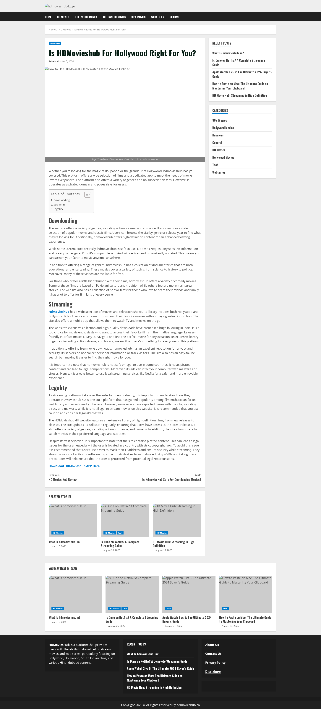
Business (218, 135)
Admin (52, 61)
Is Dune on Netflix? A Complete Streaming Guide (125, 520)
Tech (120, 533)
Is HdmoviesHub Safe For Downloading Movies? (171, 477)
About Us (212, 645)
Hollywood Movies (114, 17)
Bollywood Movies (86, 17)
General (175, 17)
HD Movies (63, 17)
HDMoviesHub (59, 645)
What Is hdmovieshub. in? (73, 520)
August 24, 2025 (173, 625)
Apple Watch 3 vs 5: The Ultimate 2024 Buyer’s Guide (188, 594)
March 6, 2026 (58, 546)
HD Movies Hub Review (63, 477)
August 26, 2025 (111, 550)
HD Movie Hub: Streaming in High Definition (177, 520)
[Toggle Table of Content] (86, 194)
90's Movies (219, 120)
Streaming (60, 204)
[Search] (275, 16)
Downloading (62, 200)
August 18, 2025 (163, 550)
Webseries (157, 17)
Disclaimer (213, 671)
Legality (58, 209)
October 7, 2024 (65, 61)
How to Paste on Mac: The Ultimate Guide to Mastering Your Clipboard (240, 86)
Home (48, 17)
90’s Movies (138, 17)
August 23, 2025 (230, 625)
